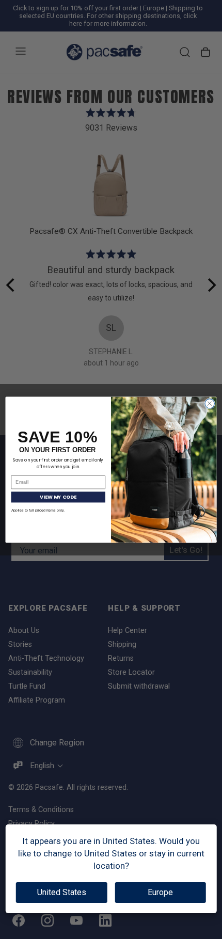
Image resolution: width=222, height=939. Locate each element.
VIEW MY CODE (58, 496)
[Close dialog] (209, 403)
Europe (160, 892)
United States (61, 892)
